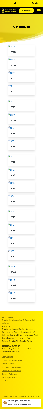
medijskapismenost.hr (11, 381)
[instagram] (11, 3)
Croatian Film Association (12, 360)
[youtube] (8, 3)
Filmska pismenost (9, 377)
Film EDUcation (8, 364)
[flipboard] (15, 3)
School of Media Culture (11, 371)
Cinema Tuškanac (9, 374)
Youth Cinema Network (11, 367)
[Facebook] (4, 3)
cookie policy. (26, 404)
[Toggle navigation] (38, 11)
